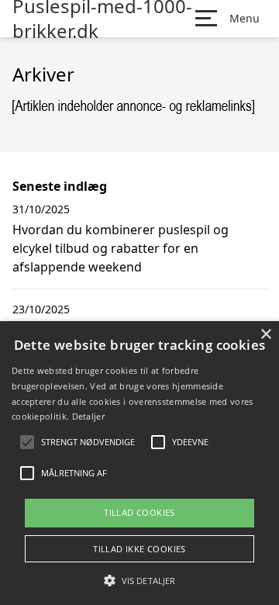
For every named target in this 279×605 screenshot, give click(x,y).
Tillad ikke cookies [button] (139, 549)
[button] (139, 580)
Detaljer (88, 416)
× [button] (265, 335)
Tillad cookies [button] (139, 512)
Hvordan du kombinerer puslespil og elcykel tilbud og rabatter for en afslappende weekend (120, 248)
